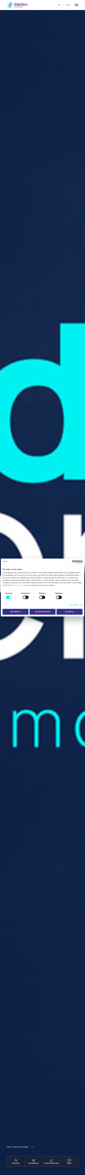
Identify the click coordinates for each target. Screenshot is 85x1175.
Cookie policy (18, 585)
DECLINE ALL (15, 612)
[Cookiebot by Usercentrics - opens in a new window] (73, 561)
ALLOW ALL (69, 612)
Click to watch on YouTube (17, 1147)
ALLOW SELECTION (42, 612)
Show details (74, 605)
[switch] (26, 597)
